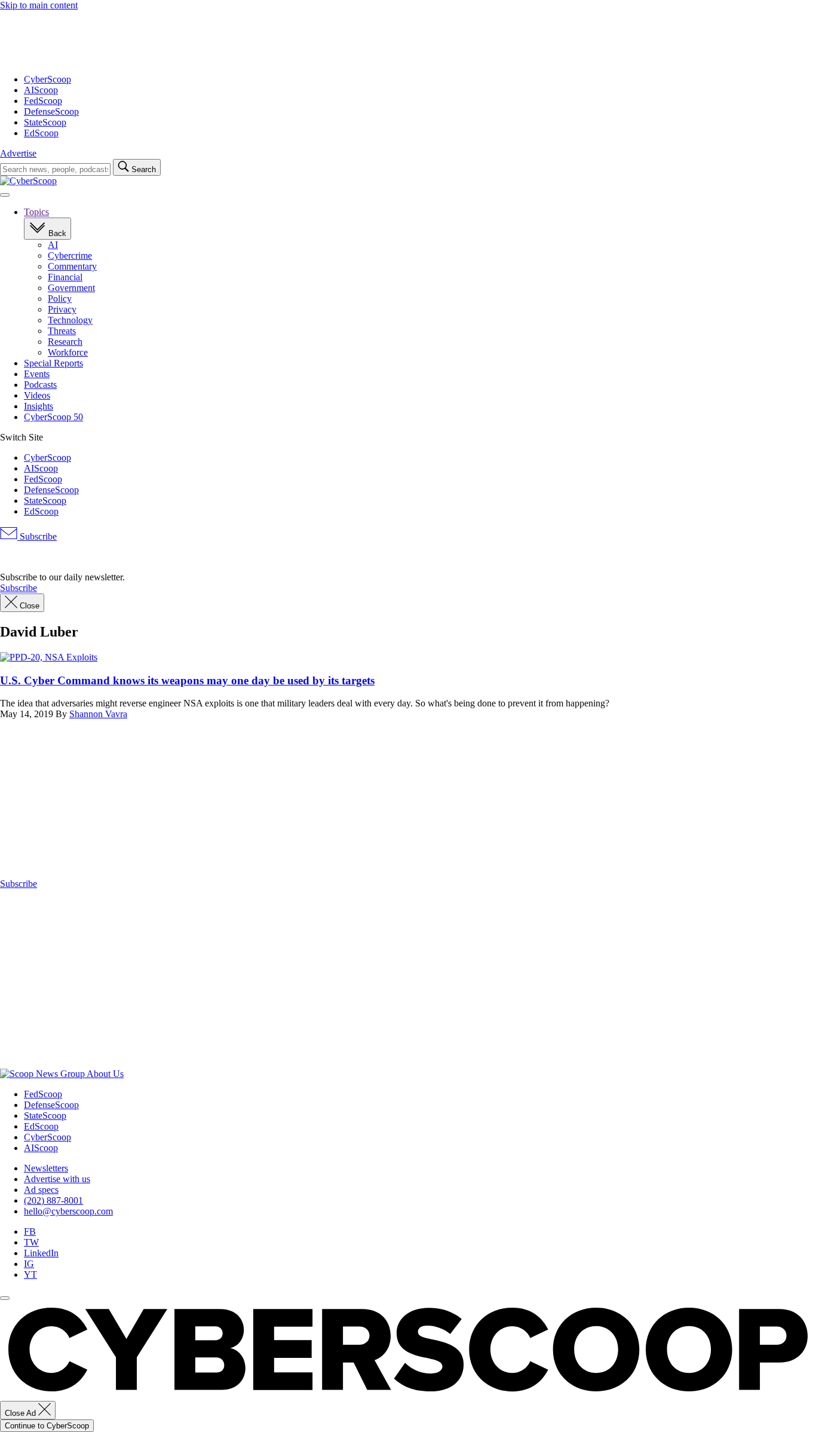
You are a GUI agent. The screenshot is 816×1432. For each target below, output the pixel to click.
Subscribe (37, 536)
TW (31, 1242)
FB (30, 1231)
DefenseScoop (51, 111)
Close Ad (21, 1413)
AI (53, 245)
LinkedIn (41, 1253)
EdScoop (41, 133)
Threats (62, 331)
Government (71, 288)
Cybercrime (70, 255)
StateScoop (45, 122)
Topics (36, 212)
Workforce (68, 352)
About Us (105, 1074)
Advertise (18, 153)
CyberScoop (47, 79)
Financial (65, 277)
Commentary (72, 266)
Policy (60, 298)
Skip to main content (39, 5)
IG (29, 1264)
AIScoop (41, 90)
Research (65, 341)
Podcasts (40, 385)
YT (30, 1274)
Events (37, 374)
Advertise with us (57, 1179)
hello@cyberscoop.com (68, 1211)
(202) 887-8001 (53, 1200)
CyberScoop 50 (53, 417)
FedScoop (43, 101)
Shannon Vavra (98, 714)
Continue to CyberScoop (47, 1425)
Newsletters (46, 1168)
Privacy (62, 309)
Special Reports (53, 363)
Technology (70, 320)
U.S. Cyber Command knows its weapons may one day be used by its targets (187, 680)
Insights (38, 406)
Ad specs (41, 1190)
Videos (37, 395)
